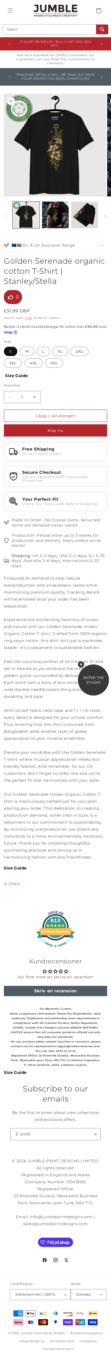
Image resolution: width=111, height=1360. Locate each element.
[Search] (102, 29)
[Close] (81, 664)
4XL (33, 363)
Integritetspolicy (32, 1341)
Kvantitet (12, 385)
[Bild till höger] (105, 216)
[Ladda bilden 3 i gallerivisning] (84, 215)
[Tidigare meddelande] (9, 43)
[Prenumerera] (94, 1134)
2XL (79, 351)
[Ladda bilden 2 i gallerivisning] (55, 215)
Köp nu (55, 430)
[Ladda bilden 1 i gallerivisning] (26, 215)
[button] (10, 10)
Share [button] (14, 883)
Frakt (29, 318)
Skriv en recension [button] (55, 990)
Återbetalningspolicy (86, 1333)
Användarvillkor (62, 1341)
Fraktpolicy (88, 1341)
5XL (54, 363)
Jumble (27, 1333)
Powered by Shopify (49, 1333)
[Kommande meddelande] (101, 43)
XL (60, 351)
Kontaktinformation (58, 1349)
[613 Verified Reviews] (55, 949)
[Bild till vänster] (5, 216)
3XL (13, 363)
